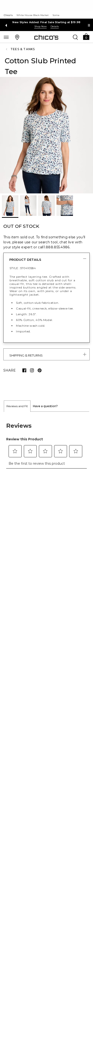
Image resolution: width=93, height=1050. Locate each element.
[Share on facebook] (24, 370)
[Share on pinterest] (39, 370)
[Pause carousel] (89, 25)
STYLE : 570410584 (23, 268)
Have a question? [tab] (45, 406)
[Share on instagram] (32, 370)
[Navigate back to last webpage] (7, 49)
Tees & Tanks (22, 49)
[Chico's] (46, 37)
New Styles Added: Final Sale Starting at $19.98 (46, 22)
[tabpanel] (46, 442)
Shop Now (40, 26)
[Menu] (6, 37)
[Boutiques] (17, 37)
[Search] (75, 37)
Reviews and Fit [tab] (17, 406)
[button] (86, 36)
